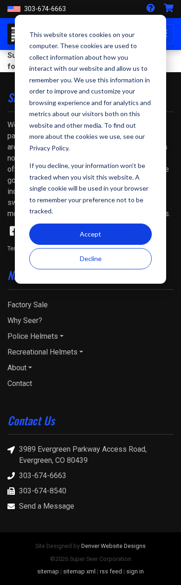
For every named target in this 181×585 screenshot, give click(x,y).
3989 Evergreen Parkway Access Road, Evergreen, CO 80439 (83, 455)
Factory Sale (27, 304)
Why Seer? (24, 320)
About (16, 367)
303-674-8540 (42, 490)
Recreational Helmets (42, 352)
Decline (91, 258)
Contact (19, 383)
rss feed (111, 571)
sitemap (48, 571)
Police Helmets (32, 336)
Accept (90, 234)
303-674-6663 (45, 9)
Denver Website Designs (113, 545)
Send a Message (46, 506)
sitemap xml (79, 571)
